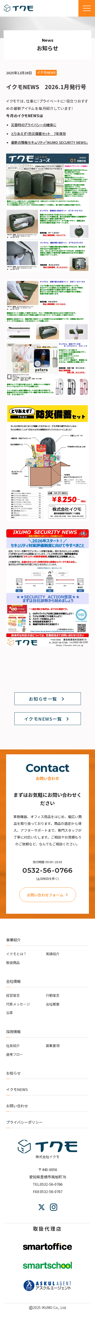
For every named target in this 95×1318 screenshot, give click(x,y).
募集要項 (52, 1045)
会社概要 (52, 1004)
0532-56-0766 (47, 870)
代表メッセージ (18, 1004)
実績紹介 (52, 953)
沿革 (9, 1012)
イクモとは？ (16, 953)
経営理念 (13, 995)
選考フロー (14, 1054)
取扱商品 (13, 962)
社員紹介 (13, 1045)
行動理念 (52, 995)
